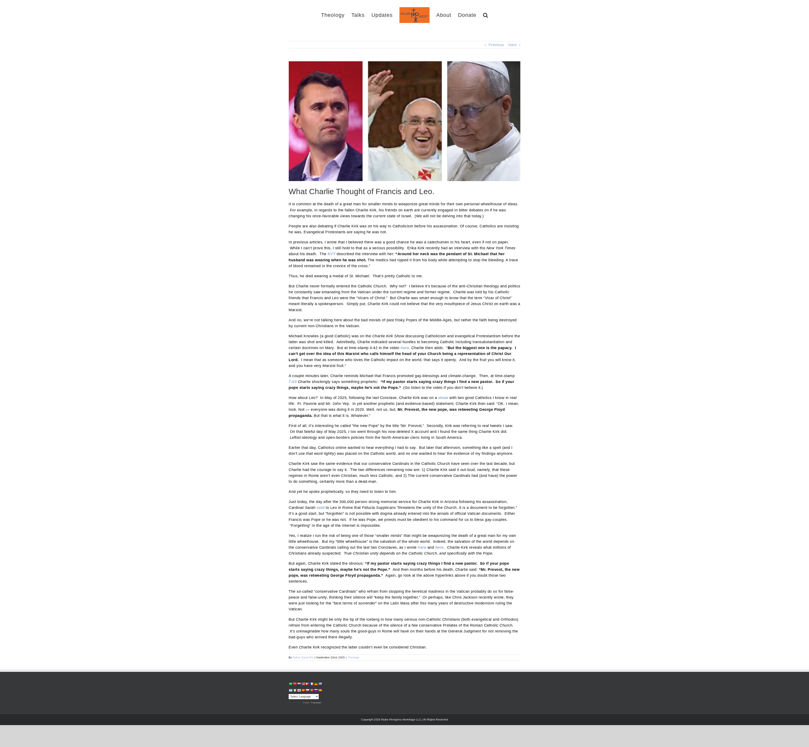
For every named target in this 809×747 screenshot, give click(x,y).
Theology (353, 657)
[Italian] (295, 690)
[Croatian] (299, 684)
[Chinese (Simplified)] (295, 684)
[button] (470, 15)
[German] (316, 684)
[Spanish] (320, 690)
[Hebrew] (290, 690)
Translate (316, 702)
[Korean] (299, 690)
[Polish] (307, 690)
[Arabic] (290, 684)
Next (512, 45)
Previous (496, 45)
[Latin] (303, 690)
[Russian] (316, 690)
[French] (311, 684)
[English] (303, 684)
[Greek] (320, 684)
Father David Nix (303, 657)
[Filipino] (307, 684)
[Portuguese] (311, 690)
